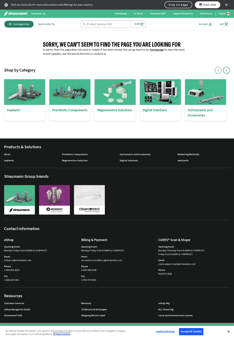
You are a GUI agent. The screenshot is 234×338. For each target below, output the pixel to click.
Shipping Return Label (93, 315)
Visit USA (209, 5)
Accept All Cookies (191, 331)
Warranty (86, 303)
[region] (117, 332)
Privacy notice (62, 334)
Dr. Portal (138, 13)
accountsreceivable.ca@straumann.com (101, 260)
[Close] (228, 331)
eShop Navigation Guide (17, 309)
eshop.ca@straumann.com (17, 260)
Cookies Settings (165, 331)
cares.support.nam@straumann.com (176, 264)
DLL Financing (165, 309)
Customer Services (14, 303)
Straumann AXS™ (158, 13)
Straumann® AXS (13, 315)
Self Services (206, 13)
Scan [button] (137, 24)
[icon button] (226, 4)
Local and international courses (175, 315)
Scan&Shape (121, 13)
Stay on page (178, 5)
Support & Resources (183, 13)
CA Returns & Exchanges (94, 309)
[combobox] (108, 24)
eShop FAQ (164, 303)
